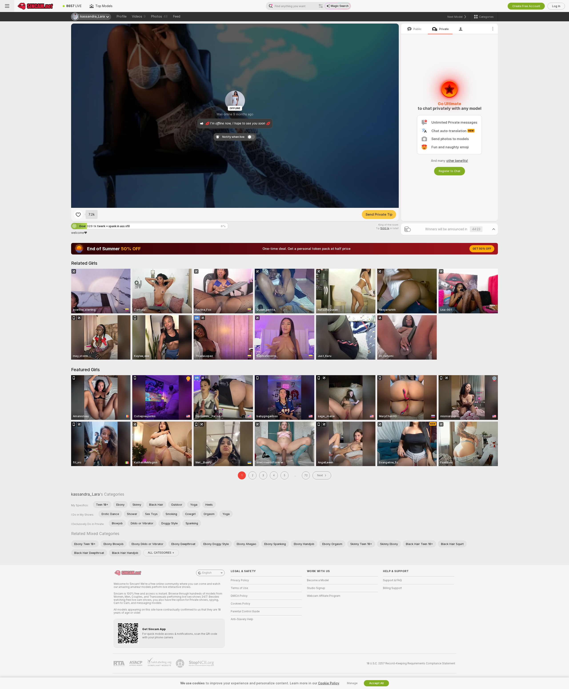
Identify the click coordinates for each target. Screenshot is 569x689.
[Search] (321, 6)
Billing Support (392, 588)
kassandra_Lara (85, 494)
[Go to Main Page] (36, 6)
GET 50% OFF (482, 248)
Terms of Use (239, 588)
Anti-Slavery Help (242, 619)
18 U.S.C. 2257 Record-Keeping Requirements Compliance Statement (411, 663)
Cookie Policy (328, 683)
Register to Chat (449, 171)
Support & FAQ (392, 580)
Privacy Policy (240, 580)
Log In (556, 6)
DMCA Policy (239, 595)
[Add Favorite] (78, 214)
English (207, 572)
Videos (139, 16)
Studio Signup (316, 588)
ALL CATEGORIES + (161, 552)
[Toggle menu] (7, 6)
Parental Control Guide (245, 611)
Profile (121, 16)
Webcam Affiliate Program (323, 595)
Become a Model (318, 580)
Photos (159, 16)
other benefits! (457, 160)
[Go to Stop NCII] (202, 663)
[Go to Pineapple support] (180, 663)
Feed (176, 16)
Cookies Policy (240, 603)
